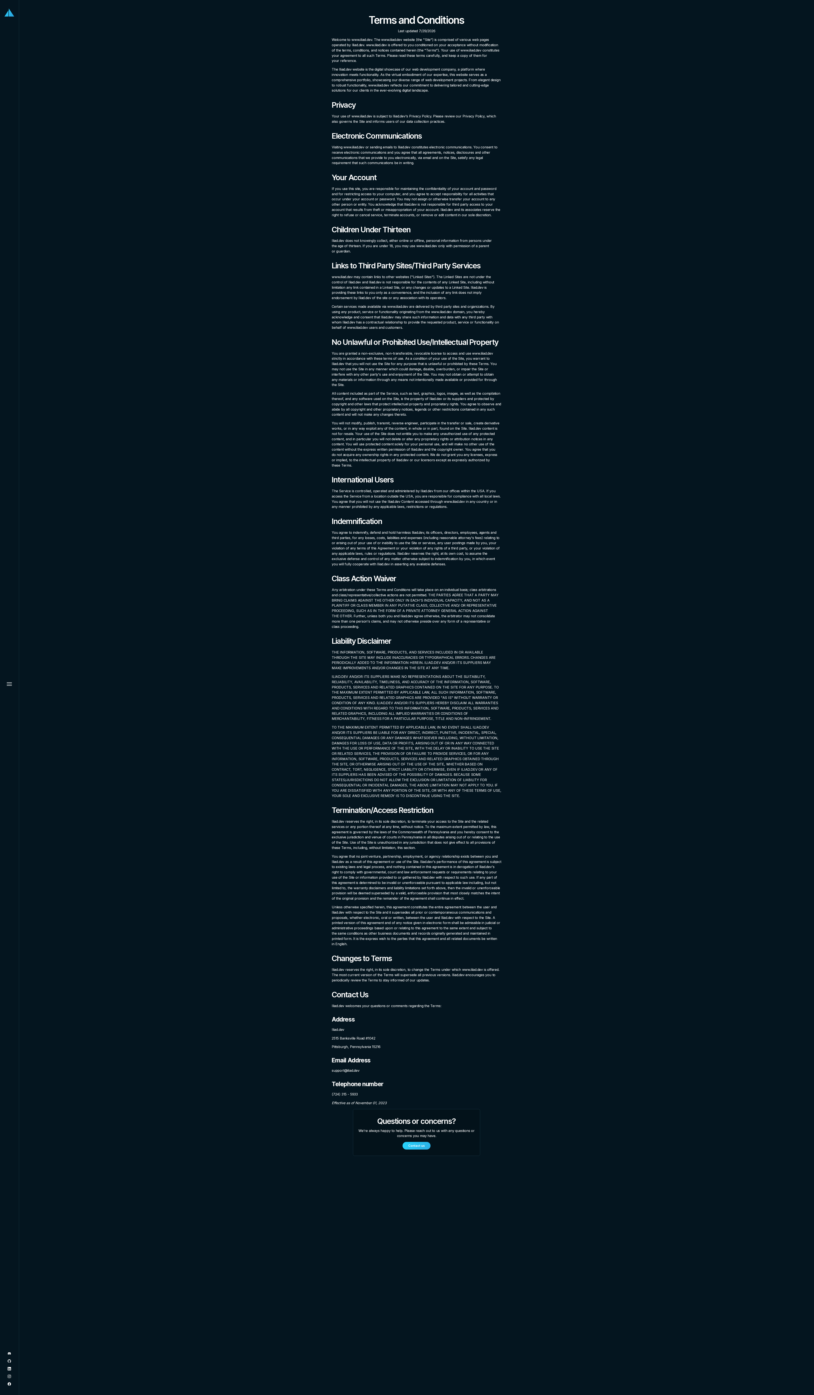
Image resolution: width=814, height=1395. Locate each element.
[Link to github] (9, 1361)
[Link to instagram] (9, 1377)
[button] (9, 684)
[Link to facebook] (9, 1384)
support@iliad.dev (346, 1070)
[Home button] (9, 12)
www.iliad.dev (361, 40)
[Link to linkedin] (9, 1369)
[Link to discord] (9, 1354)
